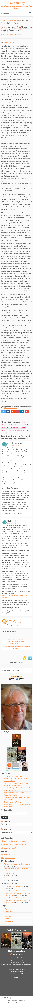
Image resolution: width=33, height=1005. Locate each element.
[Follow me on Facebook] (8, 13)
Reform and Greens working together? (17, 864)
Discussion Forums (8, 854)
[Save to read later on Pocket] (17, 411)
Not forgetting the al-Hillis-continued (14, 844)
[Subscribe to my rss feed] (2, 13)
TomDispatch (9, 42)
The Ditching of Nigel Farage (14, 793)
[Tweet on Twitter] (3, 411)
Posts (9, 20)
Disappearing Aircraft (8, 848)
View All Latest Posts (10, 408)
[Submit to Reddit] (13, 411)
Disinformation (9, 878)
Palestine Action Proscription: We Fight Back (17, 973)
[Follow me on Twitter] (6, 13)
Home (3, 20)
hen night (11, 620)
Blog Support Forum (8, 858)
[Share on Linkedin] (22, 411)
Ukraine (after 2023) (16, 886)
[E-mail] (4, 13)
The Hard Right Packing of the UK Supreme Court (17, 960)
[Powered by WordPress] (24, 1000)
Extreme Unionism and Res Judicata (17, 969)
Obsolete (7, 918)
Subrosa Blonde (9, 921)
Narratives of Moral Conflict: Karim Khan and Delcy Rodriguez (17, 964)
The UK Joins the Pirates (12, 802)
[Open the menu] (30, 12)
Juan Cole (7, 913)
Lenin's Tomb (8, 916)
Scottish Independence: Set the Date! (17, 788)
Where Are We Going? (11, 790)
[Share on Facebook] (8, 411)
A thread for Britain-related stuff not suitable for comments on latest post (17, 893)
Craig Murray (16, 2)
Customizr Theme (20, 1002)
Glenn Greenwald (9, 911)
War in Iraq (16, 20)
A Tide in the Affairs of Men (13, 776)
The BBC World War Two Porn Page (13, 841)
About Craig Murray (11, 795)
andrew (19, 34)
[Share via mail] (27, 411)
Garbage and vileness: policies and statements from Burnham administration (16, 871)
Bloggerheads (8, 909)
